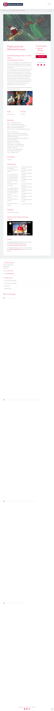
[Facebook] (24, 710)
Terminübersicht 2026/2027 (10, 281)
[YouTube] (27, 710)
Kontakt (33, 708)
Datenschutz (27, 708)
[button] (49, 3)
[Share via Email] (44, 64)
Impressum (21, 708)
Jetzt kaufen (41, 56)
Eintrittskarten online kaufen (11, 284)
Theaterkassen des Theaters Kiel (15, 250)
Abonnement (7, 286)
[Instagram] (29, 710)
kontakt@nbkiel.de (10, 274)
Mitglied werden (8, 289)
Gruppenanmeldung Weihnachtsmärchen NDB (16, 246)
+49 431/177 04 (10, 271)
